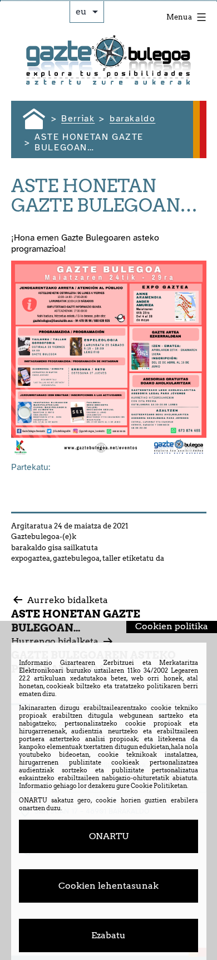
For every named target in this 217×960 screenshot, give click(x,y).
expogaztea (30, 558)
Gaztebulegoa (35, 536)
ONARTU (109, 836)
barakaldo (28, 547)
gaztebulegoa (76, 558)
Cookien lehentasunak (108, 885)
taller (111, 558)
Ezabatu (108, 935)
